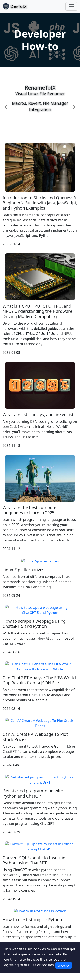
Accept (63, 966)
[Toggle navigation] (71, 6)
